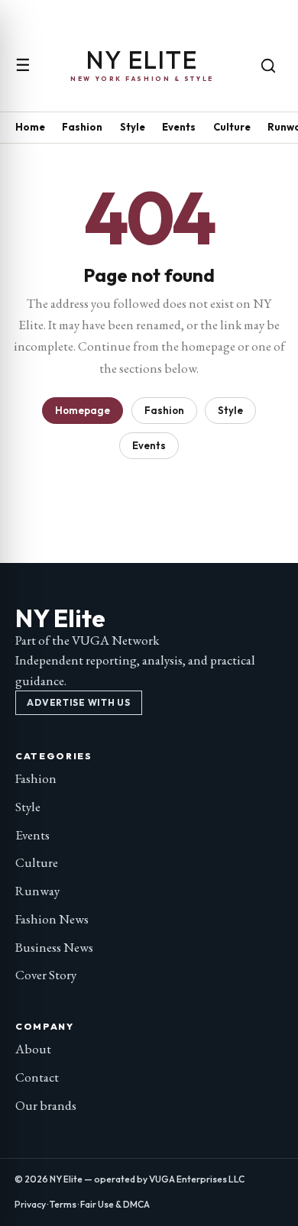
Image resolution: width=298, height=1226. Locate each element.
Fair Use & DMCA (115, 1204)
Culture (232, 127)
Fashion (82, 127)
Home (30, 127)
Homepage (82, 410)
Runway (37, 890)
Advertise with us (78, 702)
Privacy (30, 1204)
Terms (63, 1204)
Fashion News (52, 919)
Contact (37, 1077)
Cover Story (45, 974)
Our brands (45, 1105)
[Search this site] (268, 65)
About (33, 1048)
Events (179, 127)
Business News (54, 947)
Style (132, 127)
